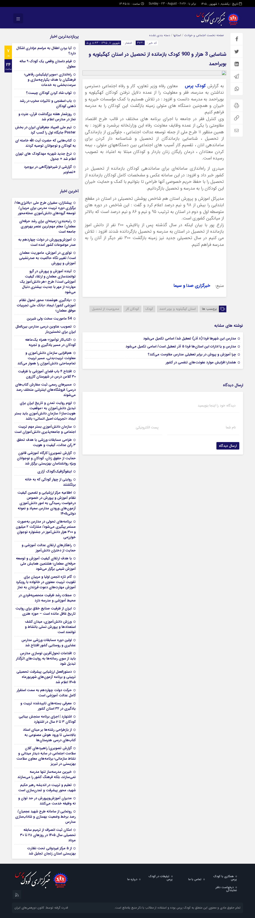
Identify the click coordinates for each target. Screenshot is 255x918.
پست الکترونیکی (147, 427)
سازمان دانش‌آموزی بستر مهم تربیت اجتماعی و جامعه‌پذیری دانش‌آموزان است (45, 429)
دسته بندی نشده (159, 35)
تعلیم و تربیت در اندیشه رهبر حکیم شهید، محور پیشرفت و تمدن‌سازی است (47, 787)
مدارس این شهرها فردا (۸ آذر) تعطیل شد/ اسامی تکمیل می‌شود (189, 338)
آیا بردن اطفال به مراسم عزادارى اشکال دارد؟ (46, 50)
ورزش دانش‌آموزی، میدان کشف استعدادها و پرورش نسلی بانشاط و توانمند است (50, 627)
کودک (149, 309)
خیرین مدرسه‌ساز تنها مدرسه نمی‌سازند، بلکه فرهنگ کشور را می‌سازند (46, 774)
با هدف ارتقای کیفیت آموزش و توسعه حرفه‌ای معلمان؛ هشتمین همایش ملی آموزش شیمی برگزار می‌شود (46, 564)
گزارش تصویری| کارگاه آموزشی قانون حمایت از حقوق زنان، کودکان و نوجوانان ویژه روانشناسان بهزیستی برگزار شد (46, 458)
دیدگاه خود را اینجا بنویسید (217, 405)
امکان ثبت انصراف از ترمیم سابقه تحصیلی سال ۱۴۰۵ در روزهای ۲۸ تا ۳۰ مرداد (48, 835)
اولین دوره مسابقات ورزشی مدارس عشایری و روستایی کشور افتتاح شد (48, 642)
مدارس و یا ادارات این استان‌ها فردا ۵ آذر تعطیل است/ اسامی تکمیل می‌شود (181, 346)
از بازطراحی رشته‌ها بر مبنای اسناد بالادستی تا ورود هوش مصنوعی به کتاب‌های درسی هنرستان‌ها (49, 735)
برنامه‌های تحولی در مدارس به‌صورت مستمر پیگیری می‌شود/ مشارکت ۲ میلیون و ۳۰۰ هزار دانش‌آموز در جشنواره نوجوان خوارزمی (46, 529)
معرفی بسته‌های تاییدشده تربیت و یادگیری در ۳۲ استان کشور (48, 706)
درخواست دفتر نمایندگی (226, 889)
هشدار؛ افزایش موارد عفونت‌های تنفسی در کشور (201, 362)
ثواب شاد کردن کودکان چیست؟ (49, 93)
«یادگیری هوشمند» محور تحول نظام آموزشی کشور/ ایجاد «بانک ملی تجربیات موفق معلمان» (46, 305)
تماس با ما (194, 879)
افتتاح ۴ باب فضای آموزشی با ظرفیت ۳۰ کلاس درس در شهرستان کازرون (47, 374)
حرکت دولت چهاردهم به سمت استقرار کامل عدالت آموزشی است (46, 692)
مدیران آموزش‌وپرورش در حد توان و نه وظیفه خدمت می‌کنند (47, 800)
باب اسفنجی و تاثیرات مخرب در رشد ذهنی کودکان (48, 103)
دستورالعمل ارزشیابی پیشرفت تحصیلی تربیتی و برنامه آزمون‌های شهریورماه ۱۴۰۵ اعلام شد (46, 677)
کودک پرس (195, 86)
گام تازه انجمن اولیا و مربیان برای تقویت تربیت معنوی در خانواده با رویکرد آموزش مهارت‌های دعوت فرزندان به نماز (46, 582)
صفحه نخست (215, 35)
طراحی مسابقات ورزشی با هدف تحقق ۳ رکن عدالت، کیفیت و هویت (46, 442)
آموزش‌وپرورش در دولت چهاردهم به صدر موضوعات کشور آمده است (47, 242)
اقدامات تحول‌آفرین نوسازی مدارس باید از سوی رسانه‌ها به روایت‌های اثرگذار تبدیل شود (46, 658)
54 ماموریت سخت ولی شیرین (49, 318)
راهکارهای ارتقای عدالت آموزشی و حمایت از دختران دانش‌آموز (49, 547)
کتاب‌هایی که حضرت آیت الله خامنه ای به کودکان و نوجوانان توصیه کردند (45, 143)
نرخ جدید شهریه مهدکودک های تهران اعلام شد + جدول (45, 156)
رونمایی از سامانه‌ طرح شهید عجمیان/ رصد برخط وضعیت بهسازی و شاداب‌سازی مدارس (45, 817)
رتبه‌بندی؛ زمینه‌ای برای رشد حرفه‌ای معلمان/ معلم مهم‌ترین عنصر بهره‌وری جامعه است (47, 226)
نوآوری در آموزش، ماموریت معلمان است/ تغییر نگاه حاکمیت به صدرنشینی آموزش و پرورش (47, 258)
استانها (177, 35)
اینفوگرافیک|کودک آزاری (54, 471)
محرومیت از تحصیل (105, 309)
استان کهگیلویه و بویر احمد (177, 309)
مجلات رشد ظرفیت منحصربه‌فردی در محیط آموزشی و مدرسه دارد (47, 597)
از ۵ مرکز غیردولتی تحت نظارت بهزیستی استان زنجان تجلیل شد (51, 851)
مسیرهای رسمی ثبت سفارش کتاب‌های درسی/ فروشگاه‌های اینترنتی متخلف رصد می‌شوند (45, 390)
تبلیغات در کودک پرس (161, 878)
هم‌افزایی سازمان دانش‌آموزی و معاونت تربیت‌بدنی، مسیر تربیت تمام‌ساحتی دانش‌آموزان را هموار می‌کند (46, 358)
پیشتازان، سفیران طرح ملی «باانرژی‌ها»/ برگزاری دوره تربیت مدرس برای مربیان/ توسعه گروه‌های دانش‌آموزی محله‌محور (45, 208)
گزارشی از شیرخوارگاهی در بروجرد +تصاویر (50, 169)
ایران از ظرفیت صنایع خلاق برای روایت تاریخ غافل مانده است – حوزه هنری (45, 611)
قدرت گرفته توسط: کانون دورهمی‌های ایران (41, 907)
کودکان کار (132, 309)
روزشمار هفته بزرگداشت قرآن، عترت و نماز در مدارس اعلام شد (47, 116)
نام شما (231, 427)
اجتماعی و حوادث (195, 35)
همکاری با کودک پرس (225, 878)
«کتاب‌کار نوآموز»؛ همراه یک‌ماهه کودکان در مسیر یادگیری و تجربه (50, 342)
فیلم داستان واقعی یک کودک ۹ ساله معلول (47, 64)
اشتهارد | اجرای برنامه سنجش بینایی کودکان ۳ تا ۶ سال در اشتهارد (47, 719)
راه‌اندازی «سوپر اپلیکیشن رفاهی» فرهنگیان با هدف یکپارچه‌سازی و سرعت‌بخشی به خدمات (50, 80)
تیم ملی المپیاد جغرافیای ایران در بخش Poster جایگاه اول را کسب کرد (45, 130)
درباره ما (132, 879)
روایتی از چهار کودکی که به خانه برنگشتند (50, 482)
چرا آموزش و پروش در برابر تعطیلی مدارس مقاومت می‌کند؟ (192, 354)
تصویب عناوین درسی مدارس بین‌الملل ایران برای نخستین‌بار (45, 329)
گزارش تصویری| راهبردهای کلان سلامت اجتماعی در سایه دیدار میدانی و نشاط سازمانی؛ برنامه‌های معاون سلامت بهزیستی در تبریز (46, 756)
